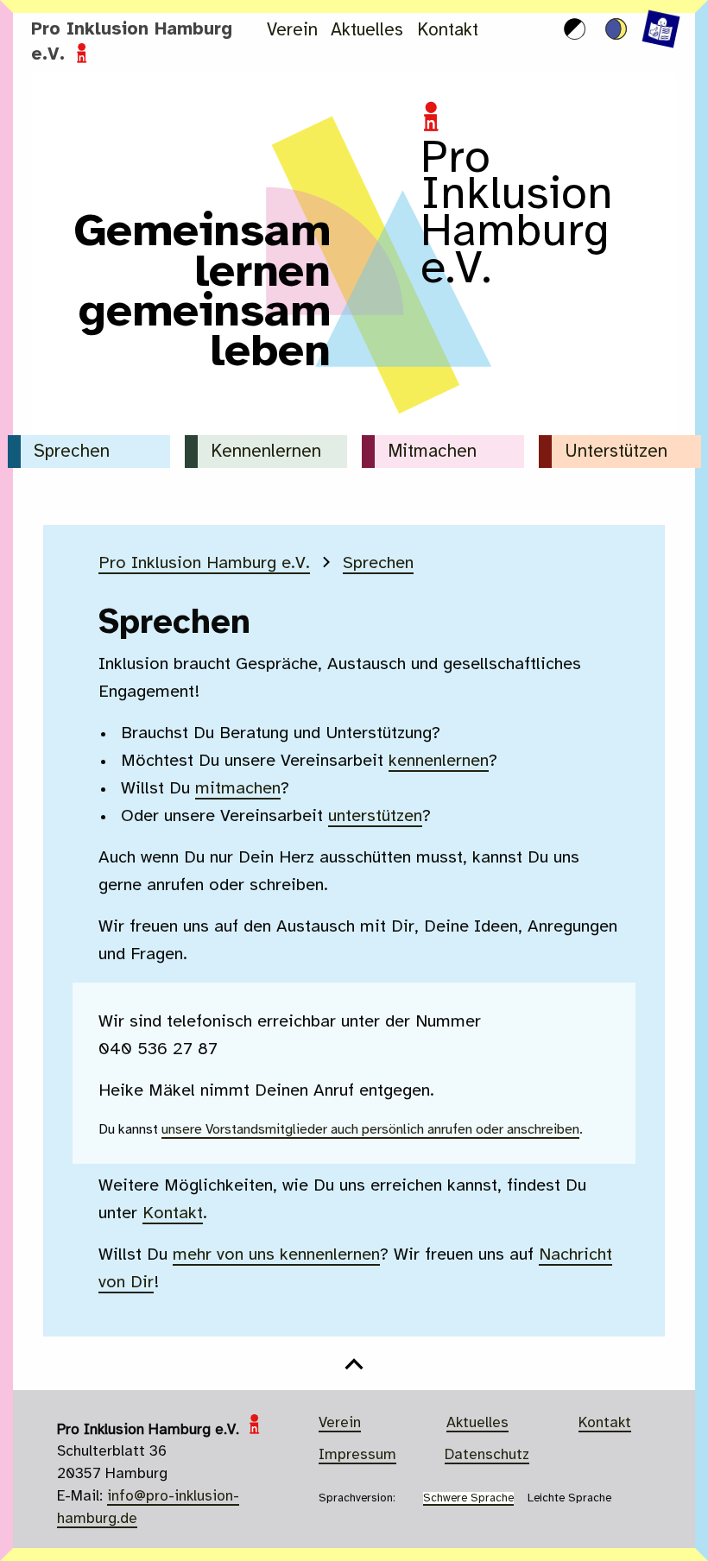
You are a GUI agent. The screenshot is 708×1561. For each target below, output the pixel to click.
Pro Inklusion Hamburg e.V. (204, 563)
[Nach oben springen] (354, 1377)
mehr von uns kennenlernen (276, 1255)
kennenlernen (439, 761)
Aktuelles (367, 31)
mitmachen (238, 789)
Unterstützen (616, 452)
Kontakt (447, 31)
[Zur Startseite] (353, 424)
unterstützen (375, 816)
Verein (292, 31)
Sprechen (72, 452)
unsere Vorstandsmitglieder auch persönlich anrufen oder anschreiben (370, 1129)
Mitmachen (432, 452)
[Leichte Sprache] (647, 29)
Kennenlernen (266, 452)
